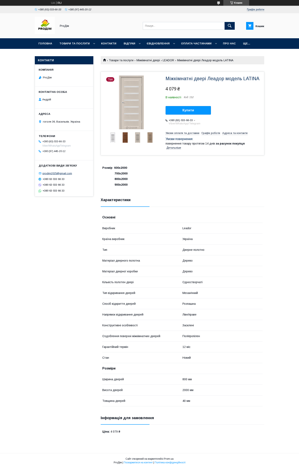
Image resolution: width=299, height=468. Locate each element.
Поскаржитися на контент (138, 462)
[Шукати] (230, 26)
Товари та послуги (74, 43)
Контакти (108, 43)
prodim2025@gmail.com (57, 173)
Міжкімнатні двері (148, 60)
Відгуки (129, 43)
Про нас (229, 43)
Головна (45, 43)
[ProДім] (45, 33)
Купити (188, 110)
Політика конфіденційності (170, 462)
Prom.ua (169, 458)
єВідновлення (158, 43)
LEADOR (168, 60)
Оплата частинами (196, 43)
